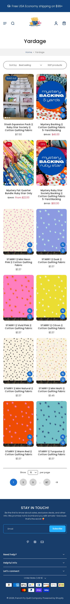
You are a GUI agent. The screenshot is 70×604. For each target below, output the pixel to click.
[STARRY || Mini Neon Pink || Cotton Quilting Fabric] (18, 232)
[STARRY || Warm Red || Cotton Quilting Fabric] (18, 424)
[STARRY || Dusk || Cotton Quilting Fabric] (51, 232)
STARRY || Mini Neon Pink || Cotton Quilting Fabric (18, 262)
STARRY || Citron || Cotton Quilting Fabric (51, 327)
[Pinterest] (27, 541)
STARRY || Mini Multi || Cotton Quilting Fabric (51, 390)
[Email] (42, 541)
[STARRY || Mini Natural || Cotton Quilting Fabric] (18, 361)
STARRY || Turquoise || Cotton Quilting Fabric (51, 453)
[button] (4, 23)
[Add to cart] (62, 181)
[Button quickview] (29, 109)
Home (29, 52)
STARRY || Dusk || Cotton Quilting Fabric (51, 261)
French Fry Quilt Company (28, 598)
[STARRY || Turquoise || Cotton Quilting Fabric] (51, 424)
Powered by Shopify (53, 598)
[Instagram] (35, 541)
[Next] (56, 482)
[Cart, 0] (63, 23)
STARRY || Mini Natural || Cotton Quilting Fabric (18, 390)
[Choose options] (62, 115)
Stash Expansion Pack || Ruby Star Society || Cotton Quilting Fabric (18, 127)
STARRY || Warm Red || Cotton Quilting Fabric (18, 453)
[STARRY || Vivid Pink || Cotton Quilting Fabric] (18, 298)
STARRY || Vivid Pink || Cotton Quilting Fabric (18, 327)
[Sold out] (29, 115)
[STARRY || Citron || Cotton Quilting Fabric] (51, 298)
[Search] (12, 23)
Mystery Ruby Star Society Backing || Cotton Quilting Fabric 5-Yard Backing (51, 195)
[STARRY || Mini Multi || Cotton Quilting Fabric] (51, 361)
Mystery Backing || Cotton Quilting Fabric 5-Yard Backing (51, 127)
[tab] (5, 117)
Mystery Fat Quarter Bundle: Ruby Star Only (18, 192)
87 (47, 482)
